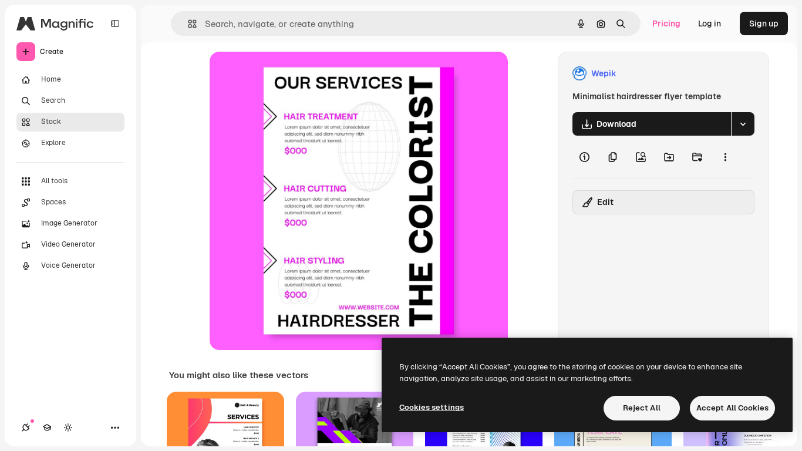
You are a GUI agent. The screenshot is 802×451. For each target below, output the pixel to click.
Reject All (642, 408)
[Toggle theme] (68, 427)
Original (284, 73)
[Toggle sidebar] (115, 23)
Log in (709, 23)
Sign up (764, 23)
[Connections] (25, 427)
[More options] (725, 157)
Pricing (666, 23)
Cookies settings (431, 407)
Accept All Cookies (732, 408)
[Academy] (47, 427)
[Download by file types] (742, 124)
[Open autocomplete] (187, 23)
